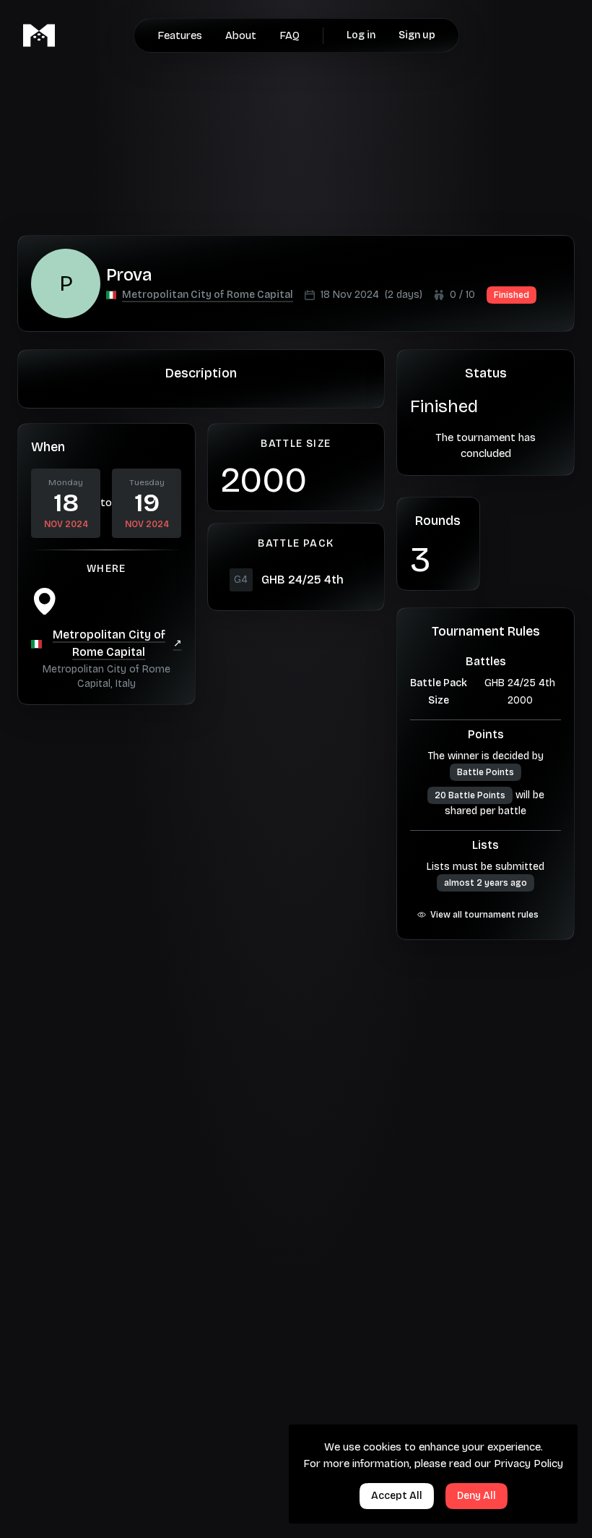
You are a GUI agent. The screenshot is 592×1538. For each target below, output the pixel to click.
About (240, 35)
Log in (361, 35)
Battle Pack (438, 683)
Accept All (396, 1496)
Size (438, 700)
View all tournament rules (484, 915)
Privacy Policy (528, 1463)
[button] (207, 295)
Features (179, 35)
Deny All (476, 1496)
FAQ (289, 35)
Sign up (417, 35)
